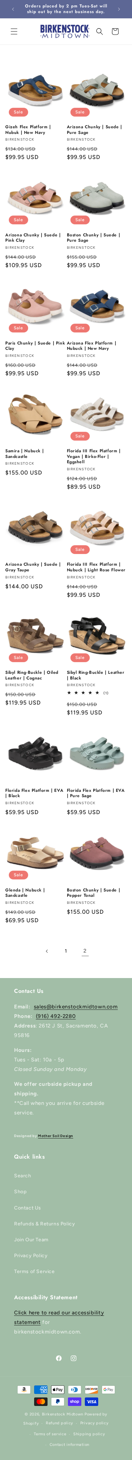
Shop (20, 1192)
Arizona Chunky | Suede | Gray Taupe (33, 567)
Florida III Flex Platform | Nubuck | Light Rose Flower (96, 567)
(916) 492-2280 (56, 1016)
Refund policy (59, 1423)
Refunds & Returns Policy (44, 1224)
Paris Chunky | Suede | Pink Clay (35, 346)
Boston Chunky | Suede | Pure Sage (93, 237)
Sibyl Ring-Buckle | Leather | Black (96, 675)
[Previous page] (47, 951)
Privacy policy (94, 1423)
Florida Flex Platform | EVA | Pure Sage (96, 793)
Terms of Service (34, 1271)
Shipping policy (89, 1434)
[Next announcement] (119, 9)
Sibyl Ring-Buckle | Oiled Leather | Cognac (31, 675)
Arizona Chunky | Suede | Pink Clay (33, 237)
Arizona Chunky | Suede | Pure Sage (94, 129)
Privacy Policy (31, 1256)
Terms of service (50, 1434)
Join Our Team (31, 1240)
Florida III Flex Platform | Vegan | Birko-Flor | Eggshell (94, 456)
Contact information (69, 1444)
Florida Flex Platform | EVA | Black (34, 793)
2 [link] (85, 951)
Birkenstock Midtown (62, 1414)
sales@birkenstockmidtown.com (76, 1006)
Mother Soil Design (55, 1136)
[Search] (99, 31)
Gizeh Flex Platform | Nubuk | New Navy (28, 129)
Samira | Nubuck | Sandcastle (24, 453)
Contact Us (27, 1208)
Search (22, 1176)
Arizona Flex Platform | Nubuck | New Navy (92, 346)
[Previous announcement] (13, 9)
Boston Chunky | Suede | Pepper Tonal (93, 893)
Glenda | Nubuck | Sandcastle (25, 893)
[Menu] (14, 31)
